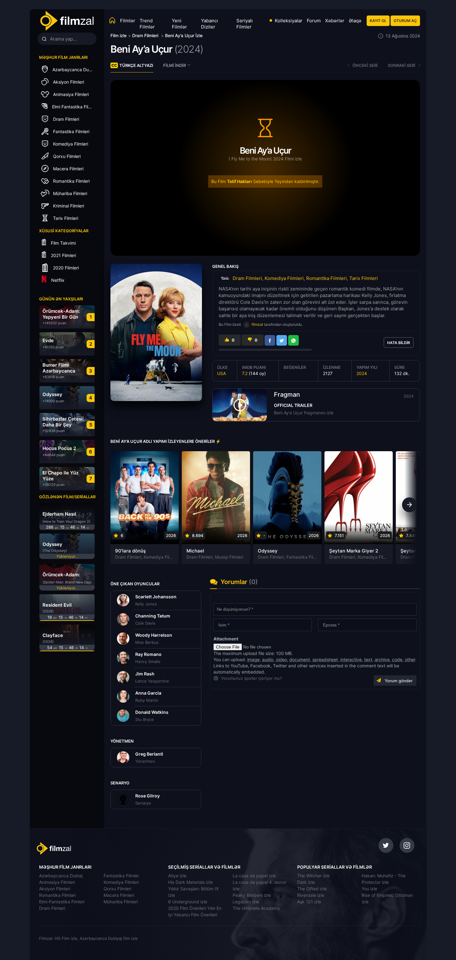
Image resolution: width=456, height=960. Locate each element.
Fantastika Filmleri (304, 557)
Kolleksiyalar (288, 21)
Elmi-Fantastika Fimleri (61, 901)
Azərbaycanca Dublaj (61, 875)
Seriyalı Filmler (244, 24)
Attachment (225, 638)
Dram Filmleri (247, 278)
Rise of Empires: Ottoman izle (387, 898)
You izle (369, 888)
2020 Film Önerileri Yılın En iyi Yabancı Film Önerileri (194, 911)
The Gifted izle (312, 888)
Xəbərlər (334, 21)
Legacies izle (246, 901)
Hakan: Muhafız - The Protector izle (383, 879)
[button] (409, 504)
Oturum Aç (405, 20)
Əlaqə (355, 21)
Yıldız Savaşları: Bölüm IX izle (193, 892)
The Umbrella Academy (256, 908)
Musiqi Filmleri (229, 557)
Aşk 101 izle (309, 901)
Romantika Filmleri (326, 278)
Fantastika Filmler (121, 875)
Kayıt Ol (378, 20)
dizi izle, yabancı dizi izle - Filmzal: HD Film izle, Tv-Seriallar (80, 848)
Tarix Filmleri (363, 278)
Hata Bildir (398, 342)
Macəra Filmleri (119, 895)
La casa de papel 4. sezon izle (259, 885)
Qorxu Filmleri (117, 888)
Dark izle (306, 882)
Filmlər (127, 21)
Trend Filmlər (147, 24)
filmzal (257, 324)
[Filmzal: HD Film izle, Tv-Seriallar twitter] (385, 845)
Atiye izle (177, 875)
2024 (361, 373)
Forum (314, 21)
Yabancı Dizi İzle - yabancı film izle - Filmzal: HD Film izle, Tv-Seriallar (66, 21)
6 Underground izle (187, 901)
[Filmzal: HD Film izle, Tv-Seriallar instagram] (407, 845)
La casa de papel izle (254, 875)
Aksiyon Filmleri (54, 888)
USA (221, 373)
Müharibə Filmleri (121, 901)
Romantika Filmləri (57, 895)
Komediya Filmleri (284, 278)
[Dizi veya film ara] (44, 39)
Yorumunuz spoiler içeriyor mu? (222, 678)
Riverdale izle (310, 895)
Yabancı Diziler (209, 24)
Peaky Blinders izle (252, 895)
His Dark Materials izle (190, 882)
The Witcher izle (313, 875)
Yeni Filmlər (179, 24)
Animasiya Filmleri (57, 882)
